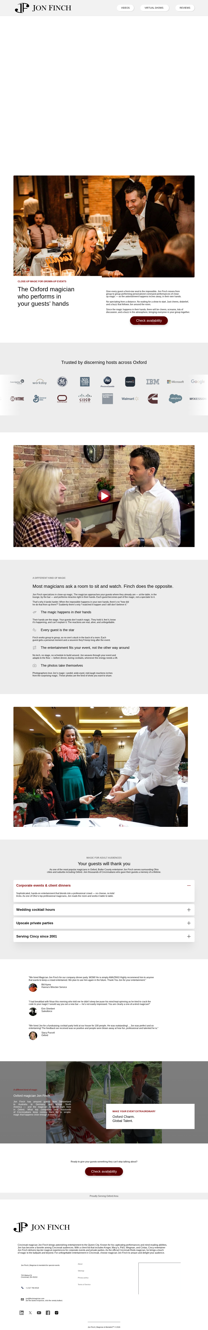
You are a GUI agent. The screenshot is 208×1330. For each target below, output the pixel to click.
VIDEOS (125, 8)
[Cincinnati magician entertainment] (43, 8)
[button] (104, 1196)
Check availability (149, 320)
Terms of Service (84, 1285)
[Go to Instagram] (56, 1313)
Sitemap (81, 1271)
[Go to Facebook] (48, 1313)
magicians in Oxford (87, 869)
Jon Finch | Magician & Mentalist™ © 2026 (104, 1327)
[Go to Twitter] (30, 1313)
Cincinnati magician (28, 1245)
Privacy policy (83, 1278)
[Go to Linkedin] (21, 1313)
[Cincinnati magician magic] (41, 1227)
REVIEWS (185, 8)
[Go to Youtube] (39, 1313)
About (80, 1264)
